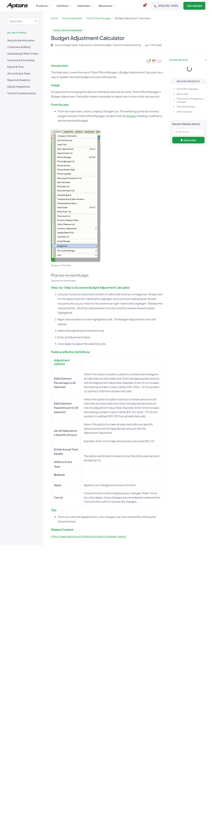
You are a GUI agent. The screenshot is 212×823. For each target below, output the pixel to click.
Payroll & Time (15, 66)
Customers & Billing (18, 47)
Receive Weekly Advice (186, 124)
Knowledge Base (72, 18)
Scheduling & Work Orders (23, 53)
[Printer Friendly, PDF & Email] (154, 61)
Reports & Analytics (18, 80)
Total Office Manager (98, 18)
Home (54, 18)
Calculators (85, 45)
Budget (131, 116)
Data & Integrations (18, 86)
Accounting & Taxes (18, 73)
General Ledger (102, 45)
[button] (206, 60)
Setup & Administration (21, 40)
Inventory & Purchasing (20, 60)
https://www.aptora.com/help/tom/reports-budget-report (88, 536)
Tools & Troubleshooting (21, 93)
